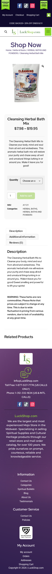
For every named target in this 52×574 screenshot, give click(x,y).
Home (8, 50)
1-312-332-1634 (24, 392)
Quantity (13, 179)
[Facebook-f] (19, 5)
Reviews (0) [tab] (16, 242)
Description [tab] (16, 231)
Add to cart (26, 195)
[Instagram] (32, 5)
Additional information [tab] (22, 236)
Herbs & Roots (19, 50)
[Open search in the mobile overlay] (5, 31)
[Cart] (49, 15)
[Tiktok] (26, 5)
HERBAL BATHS (30, 209)
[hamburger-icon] (48, 32)
